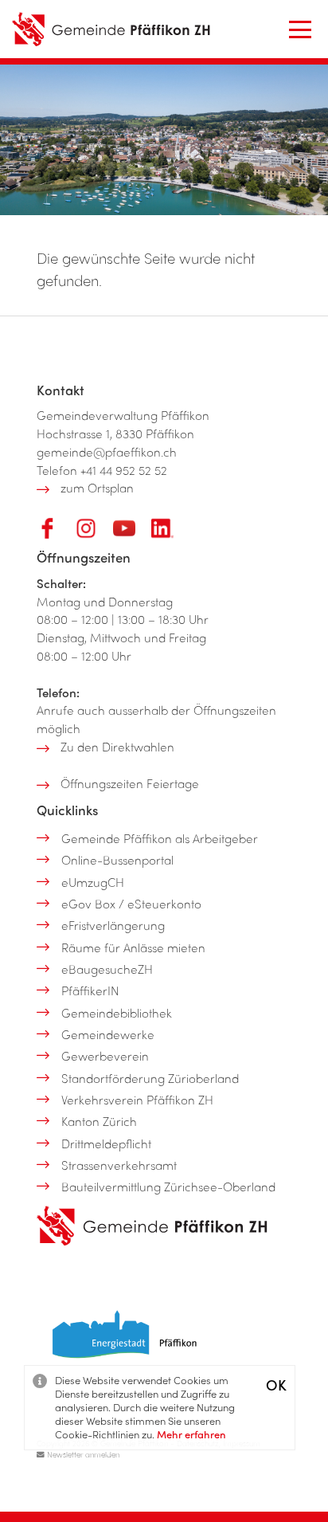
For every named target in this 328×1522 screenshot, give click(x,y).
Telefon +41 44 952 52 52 (102, 470)
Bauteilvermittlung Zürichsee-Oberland (168, 1186)
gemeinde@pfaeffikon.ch (107, 452)
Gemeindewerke (107, 1034)
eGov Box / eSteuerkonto (131, 903)
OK (276, 1384)
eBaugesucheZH (107, 969)
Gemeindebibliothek (116, 1013)
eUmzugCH (92, 882)
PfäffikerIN (90, 990)
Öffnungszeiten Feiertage (130, 783)
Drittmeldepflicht (106, 1143)
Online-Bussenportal (117, 860)
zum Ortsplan (97, 487)
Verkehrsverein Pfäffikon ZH (137, 1099)
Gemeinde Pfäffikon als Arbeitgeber (159, 838)
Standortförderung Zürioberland (150, 1078)
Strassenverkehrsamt (119, 1165)
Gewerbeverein (105, 1056)
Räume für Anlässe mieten (133, 947)
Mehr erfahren (191, 1434)
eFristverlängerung (113, 925)
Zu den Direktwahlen (117, 746)
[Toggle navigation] (300, 29)
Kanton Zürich (99, 1121)
